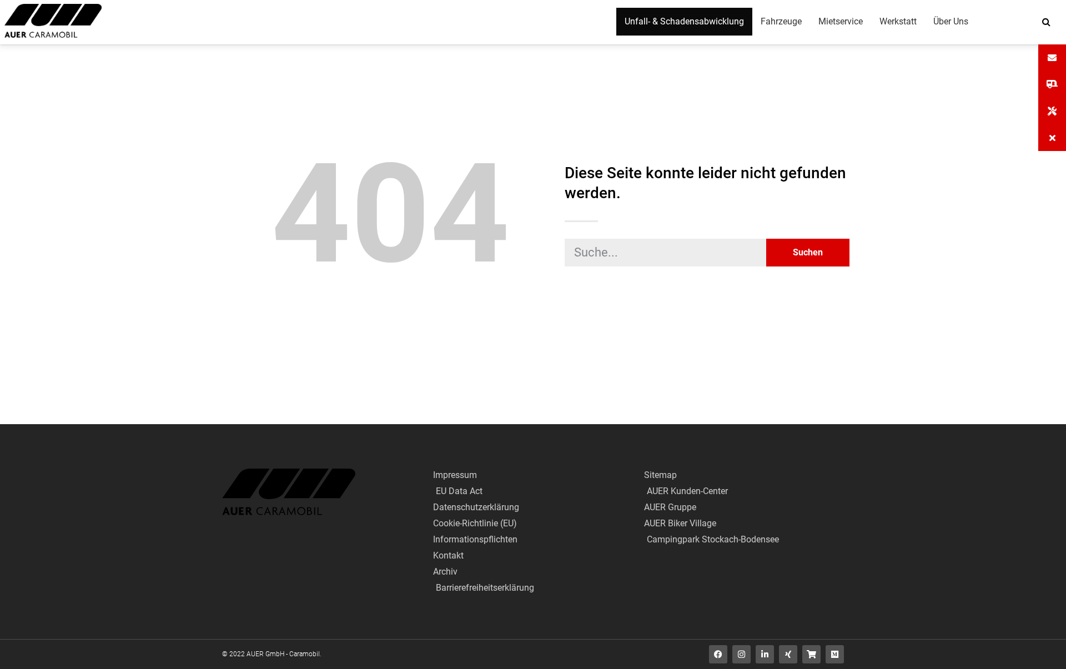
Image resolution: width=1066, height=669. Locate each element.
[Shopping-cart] (811, 654)
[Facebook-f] (718, 654)
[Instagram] (741, 654)
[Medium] (835, 654)
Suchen (808, 252)
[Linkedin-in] (765, 654)
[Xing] (788, 654)
